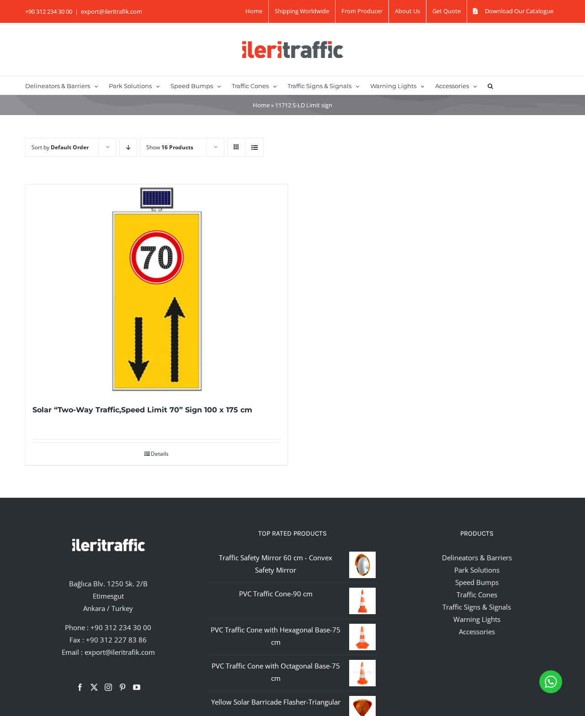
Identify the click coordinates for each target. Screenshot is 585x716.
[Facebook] (80, 687)
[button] (490, 85)
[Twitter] (94, 687)
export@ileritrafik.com (111, 11)
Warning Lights (476, 619)
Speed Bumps (477, 582)
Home (261, 105)
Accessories (477, 631)
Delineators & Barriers (477, 557)
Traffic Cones (477, 594)
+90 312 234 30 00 (120, 627)
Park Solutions (477, 569)
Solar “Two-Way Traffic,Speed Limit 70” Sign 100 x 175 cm (142, 409)
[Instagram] (108, 687)
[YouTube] (136, 687)
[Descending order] (128, 147)
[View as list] (254, 147)
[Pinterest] (122, 687)
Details (160, 454)
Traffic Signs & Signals (476, 606)
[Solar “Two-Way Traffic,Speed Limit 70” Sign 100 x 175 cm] (156, 289)
